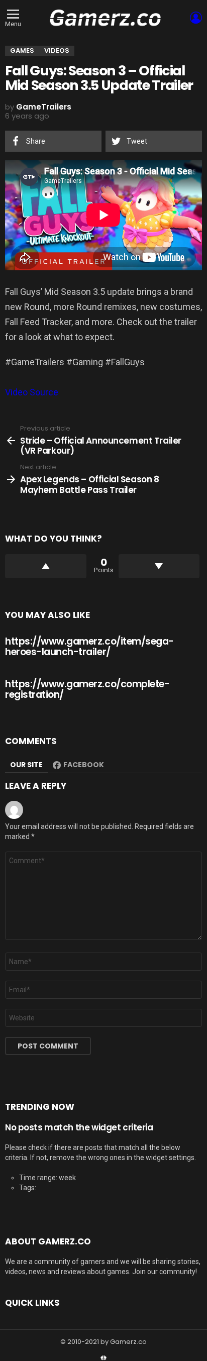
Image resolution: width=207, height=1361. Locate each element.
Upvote (45, 566)
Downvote (159, 566)
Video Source (31, 392)
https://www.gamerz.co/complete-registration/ (87, 689)
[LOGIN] (196, 18)
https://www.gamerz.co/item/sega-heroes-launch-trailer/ (89, 647)
